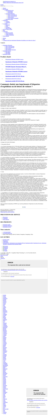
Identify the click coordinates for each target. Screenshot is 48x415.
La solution (5, 23)
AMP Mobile (5, 241)
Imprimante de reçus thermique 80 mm (17, 243)
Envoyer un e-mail (4, 255)
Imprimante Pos (6, 243)
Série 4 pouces (11, 17)
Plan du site (5, 217)
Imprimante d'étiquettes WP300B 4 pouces (16, 71)
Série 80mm (10, 11)
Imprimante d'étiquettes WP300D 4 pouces (16, 62)
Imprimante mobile (9, 19)
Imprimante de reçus (10, 10)
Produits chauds (6, 239)
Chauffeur (8, 21)
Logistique (8, 27)
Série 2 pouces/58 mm (12, 14)
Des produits (5, 9)
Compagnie (5, 31)
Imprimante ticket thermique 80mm (14, 244)
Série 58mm (10, 12)
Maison (4, 8)
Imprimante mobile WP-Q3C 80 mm (15, 76)
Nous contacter (6, 36)
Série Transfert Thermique (13, 18)
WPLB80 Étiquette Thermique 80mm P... (16, 66)
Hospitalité (8, 24)
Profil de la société (9, 32)
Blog (4, 30)
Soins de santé (8, 28)
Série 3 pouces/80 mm (12, 15)
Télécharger (5, 20)
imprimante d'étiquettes (10, 13)
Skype (1, 256)
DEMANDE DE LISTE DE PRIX (7, 211)
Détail (7, 26)
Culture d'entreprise (9, 33)
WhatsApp (2, 258)
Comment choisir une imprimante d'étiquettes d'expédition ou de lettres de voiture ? (19, 40)
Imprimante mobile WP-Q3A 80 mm (15, 81)
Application (8, 22)
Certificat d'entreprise (10, 34)
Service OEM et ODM (7, 29)
